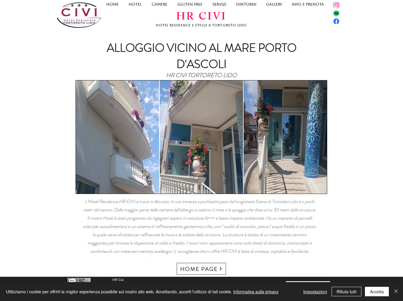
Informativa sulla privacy (256, 291)
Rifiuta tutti (346, 291)
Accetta (377, 291)
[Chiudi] (395, 291)
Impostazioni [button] (315, 291)
